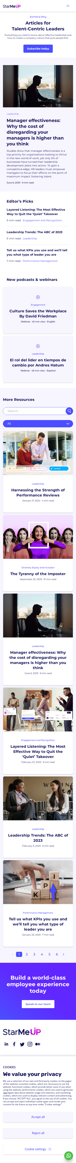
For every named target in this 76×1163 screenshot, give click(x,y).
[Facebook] (14, 1044)
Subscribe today (38, 48)
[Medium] (37, 1044)
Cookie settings (35, 1149)
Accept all (38, 1117)
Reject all (38, 1133)
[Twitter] (22, 1044)
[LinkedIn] (6, 1044)
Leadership (13, 113)
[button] (67, 5)
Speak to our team (38, 1004)
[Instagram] (30, 1044)
